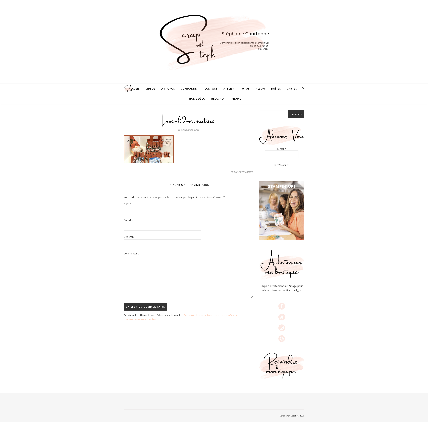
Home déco (197, 98)
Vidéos (150, 88)
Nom (127, 203)
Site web (129, 236)
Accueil (134, 88)
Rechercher (296, 114)
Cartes (292, 88)
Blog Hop (218, 98)
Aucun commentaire (242, 171)
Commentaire (131, 253)
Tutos (245, 88)
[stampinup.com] (281, 210)
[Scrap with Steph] (214, 42)
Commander (189, 88)
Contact (211, 88)
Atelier (229, 88)
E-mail (128, 220)
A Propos (168, 88)
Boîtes (276, 88)
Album (260, 88)
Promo (237, 98)
